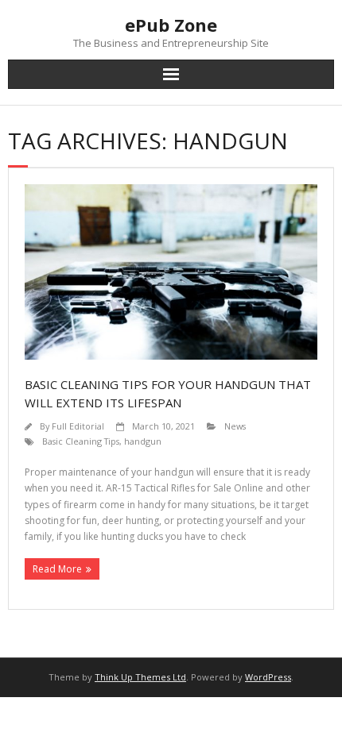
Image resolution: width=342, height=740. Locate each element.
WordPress (268, 677)
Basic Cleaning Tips (80, 441)
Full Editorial (78, 426)
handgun (142, 441)
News (235, 426)
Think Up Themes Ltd (140, 677)
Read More (57, 569)
